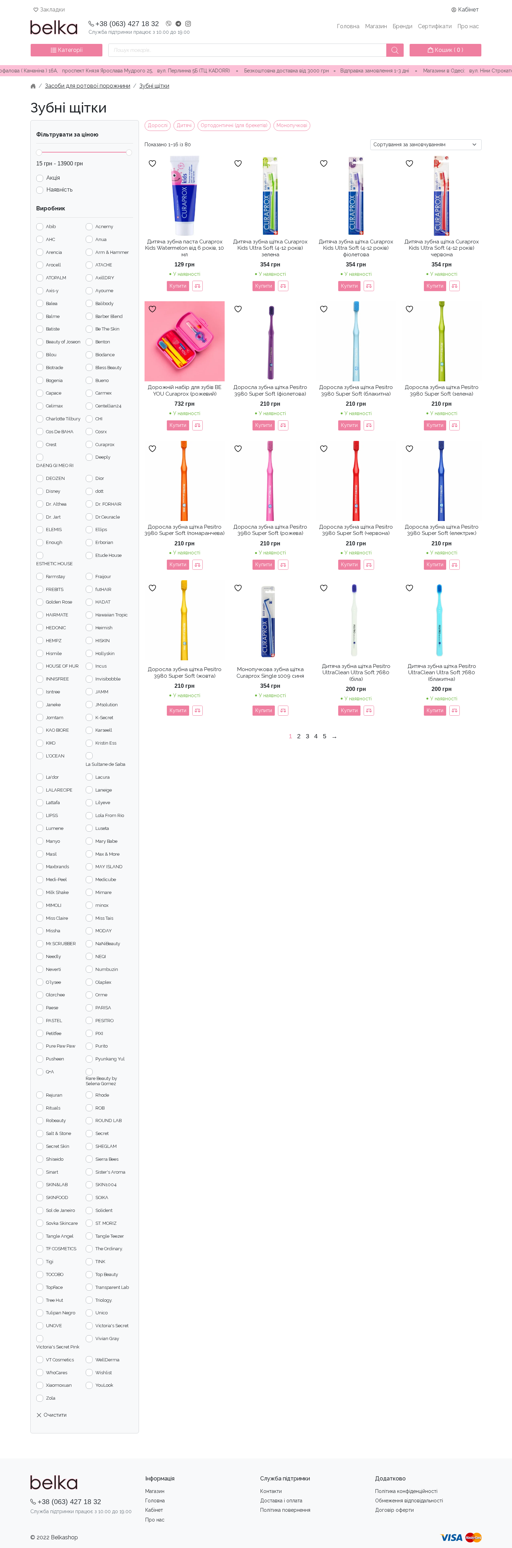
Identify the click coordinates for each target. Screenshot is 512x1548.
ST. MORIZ (106, 1223)
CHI (98, 418)
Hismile (54, 653)
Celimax (54, 406)
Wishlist (103, 1372)
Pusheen (55, 1058)
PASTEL (54, 1020)
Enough (54, 542)
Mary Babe (106, 841)
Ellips (101, 529)
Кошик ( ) (448, 50)
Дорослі (158, 125)
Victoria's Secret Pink (57, 1346)
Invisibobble (108, 679)
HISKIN (102, 640)
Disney (53, 491)
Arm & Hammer (112, 252)
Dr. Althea (56, 504)
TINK (100, 1261)
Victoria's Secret (112, 1325)
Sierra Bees (106, 1159)
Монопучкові (292, 125)
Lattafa (53, 802)
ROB (99, 1108)
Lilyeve (102, 802)
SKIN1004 (106, 1184)
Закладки (52, 9)
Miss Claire (57, 918)
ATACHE (103, 264)
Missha (53, 930)
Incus (101, 666)
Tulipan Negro (60, 1312)
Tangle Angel (59, 1236)
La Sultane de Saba (105, 764)
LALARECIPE (59, 790)
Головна (348, 26)
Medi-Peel (56, 879)
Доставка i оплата (281, 1500)
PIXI (99, 1033)
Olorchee (55, 994)
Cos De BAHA (59, 431)
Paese (52, 1007)
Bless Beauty (108, 367)
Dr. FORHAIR (108, 504)
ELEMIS (54, 529)
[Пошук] (395, 50)
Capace (53, 393)
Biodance (105, 354)
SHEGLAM (106, 1146)
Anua (101, 239)
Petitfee (53, 1033)
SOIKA (101, 1197)
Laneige (103, 790)
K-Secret (104, 717)
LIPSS (52, 815)
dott (99, 491)
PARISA (103, 1007)
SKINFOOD (57, 1197)
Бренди (402, 26)
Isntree (53, 691)
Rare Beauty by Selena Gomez (101, 1081)
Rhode (102, 1095)
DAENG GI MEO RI (54, 465)
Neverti (53, 969)
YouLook (104, 1385)
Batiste (53, 329)
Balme (53, 316)
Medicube (105, 879)
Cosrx (101, 431)
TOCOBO (54, 1274)
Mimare (103, 892)
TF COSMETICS (61, 1248)
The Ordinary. (109, 1248)
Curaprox (104, 444)
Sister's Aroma (110, 1172)
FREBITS (54, 589)
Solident (104, 1210)
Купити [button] (178, 286)
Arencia (54, 252)
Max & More (107, 854)
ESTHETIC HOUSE (54, 563)
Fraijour (103, 576)
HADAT (102, 602)
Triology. (104, 1300)
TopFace (54, 1287)
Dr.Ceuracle (107, 517)
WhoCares (56, 1372)
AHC (50, 239)
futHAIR (103, 589)
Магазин (376, 26)
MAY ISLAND (109, 866)
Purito (101, 1046)
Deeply (102, 457)
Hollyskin (105, 653)
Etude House (108, 555)
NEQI (100, 956)
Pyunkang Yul (110, 1058)
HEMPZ (54, 640)
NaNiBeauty (107, 943)
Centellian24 (108, 406)
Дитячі (184, 125)
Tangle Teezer (109, 1236)
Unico (101, 1312)
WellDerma (107, 1359)
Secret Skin (57, 1146)
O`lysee (53, 982)
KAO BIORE (57, 730)
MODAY (103, 930)
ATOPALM (56, 277)
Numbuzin (106, 969)
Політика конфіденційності (406, 1491)
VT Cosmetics (60, 1359)
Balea (51, 303)
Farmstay (55, 576)
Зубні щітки (154, 86)
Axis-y (52, 290)
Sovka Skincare (62, 1223)
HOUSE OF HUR (62, 666)
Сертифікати (435, 26)
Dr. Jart (53, 517)
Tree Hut (54, 1300)
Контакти (271, 1491)
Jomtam (54, 717)
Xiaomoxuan (59, 1385)
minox (101, 905)
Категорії (69, 50)
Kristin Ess (105, 743)
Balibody (104, 303)
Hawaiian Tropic (111, 614)
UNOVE (54, 1325)
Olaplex (103, 982)
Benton (102, 341)
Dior (99, 478)
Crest (51, 444)
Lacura (102, 777)
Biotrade (54, 367)
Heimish (104, 627)
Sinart (52, 1172)
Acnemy (104, 226)
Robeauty (56, 1120)
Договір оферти (394, 1510)
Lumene (54, 828)
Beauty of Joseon (63, 341)
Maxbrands (57, 866)
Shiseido (54, 1159)
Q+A (50, 1071)
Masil (51, 854)
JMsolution (106, 704)
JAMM (101, 691)
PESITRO (104, 1020)
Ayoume (104, 290)
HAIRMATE (57, 614)
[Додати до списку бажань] (153, 163)
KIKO (50, 743)
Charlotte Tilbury (63, 418)
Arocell (53, 264)
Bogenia (54, 380)
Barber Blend (109, 316)
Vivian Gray (107, 1338)
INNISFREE (57, 679)
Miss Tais (104, 918)
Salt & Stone (58, 1133)
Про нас (468, 26)
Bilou (51, 354)
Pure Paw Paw (60, 1046)
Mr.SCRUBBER (61, 943)
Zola (50, 1398)
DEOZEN (55, 478)
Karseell (103, 730)
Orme (101, 994)
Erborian (104, 542)
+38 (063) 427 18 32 (127, 24)
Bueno (102, 380)
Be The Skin (107, 329)
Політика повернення (285, 1510)
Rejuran (54, 1095)
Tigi (49, 1261)
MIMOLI (53, 905)
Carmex (103, 393)
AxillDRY (104, 277)
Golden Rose (59, 602)
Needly (53, 956)
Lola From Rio (109, 815)
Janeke (53, 704)
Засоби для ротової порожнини (87, 86)
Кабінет (468, 9)
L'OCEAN (55, 756)
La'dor (52, 777)
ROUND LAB (108, 1120)
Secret (102, 1133)
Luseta (102, 828)
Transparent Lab (112, 1287)
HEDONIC (56, 627)
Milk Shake (57, 892)
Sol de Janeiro (60, 1210)
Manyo (53, 841)
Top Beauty (106, 1274)
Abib (51, 226)
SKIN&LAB (57, 1184)
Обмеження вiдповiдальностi (409, 1500)
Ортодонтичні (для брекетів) (234, 125)
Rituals (53, 1108)
